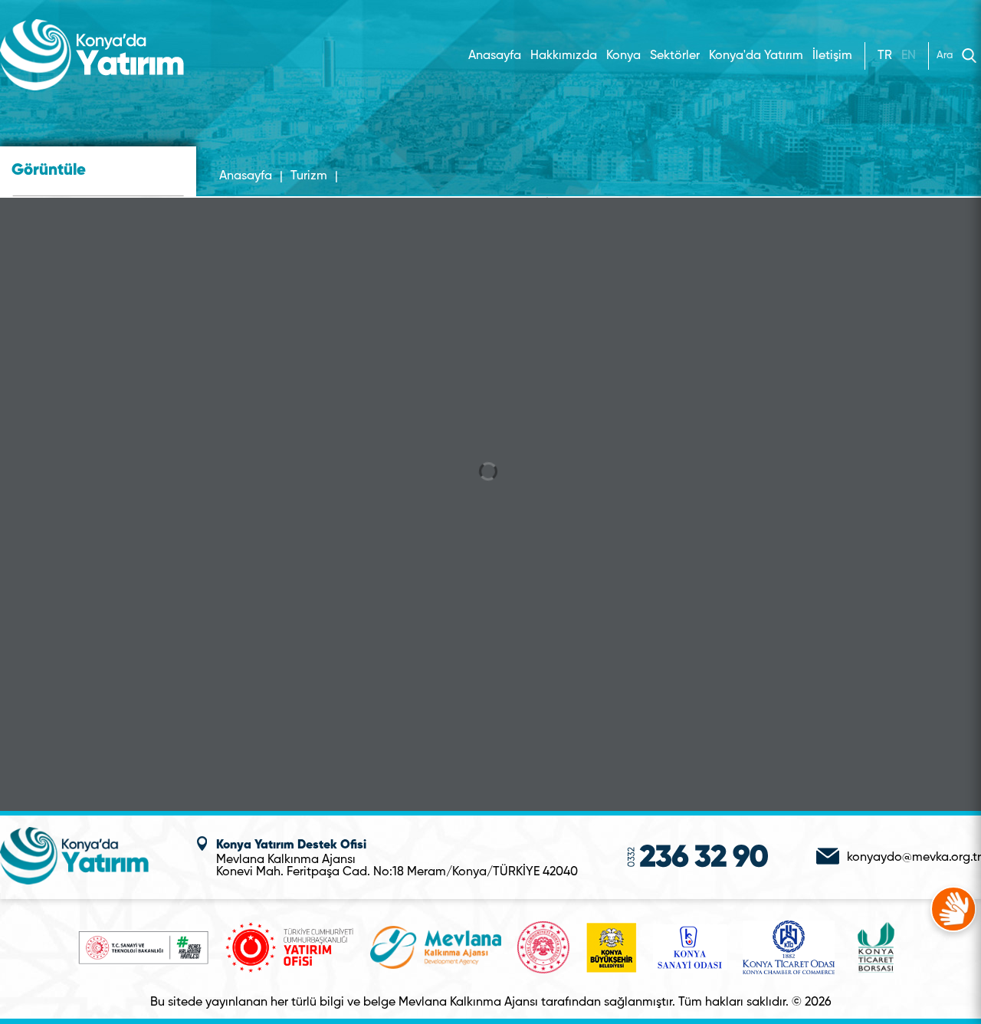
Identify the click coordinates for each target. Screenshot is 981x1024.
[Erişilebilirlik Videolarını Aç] (953, 909)
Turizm (308, 176)
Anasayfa (494, 56)
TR (885, 56)
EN (908, 56)
